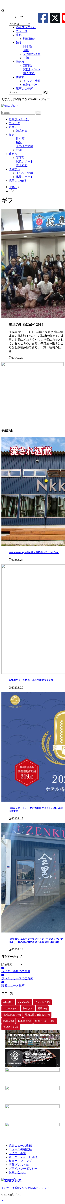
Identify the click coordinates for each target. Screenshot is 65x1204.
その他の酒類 (24, 146)
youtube (24, 1002)
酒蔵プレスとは (19, 119)
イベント (42, 1002)
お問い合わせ (17, 1172)
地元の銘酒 (12, 1014)
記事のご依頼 (17, 180)
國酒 (42, 1008)
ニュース (14, 123)
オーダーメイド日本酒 (23, 1157)
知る (11, 134)
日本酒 (20, 138)
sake (8, 1002)
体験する (14, 169)
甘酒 (19, 150)
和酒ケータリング (20, 1160)
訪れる (13, 127)
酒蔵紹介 (21, 130)
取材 (28, 1008)
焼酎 (19, 142)
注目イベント (45, 1020)
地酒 (8, 1020)
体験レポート (24, 176)
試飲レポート (24, 161)
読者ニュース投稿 (20, 1145)
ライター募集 (17, 1153)
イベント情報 (24, 173)
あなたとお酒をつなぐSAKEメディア (25, 1187)
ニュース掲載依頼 (20, 1149)
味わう (13, 153)
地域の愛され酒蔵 (37, 1014)
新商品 (20, 157)
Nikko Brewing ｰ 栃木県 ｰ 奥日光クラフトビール (34, 552)
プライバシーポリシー (23, 1168)
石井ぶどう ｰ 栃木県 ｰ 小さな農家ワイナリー (32, 680)
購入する (21, 165)
